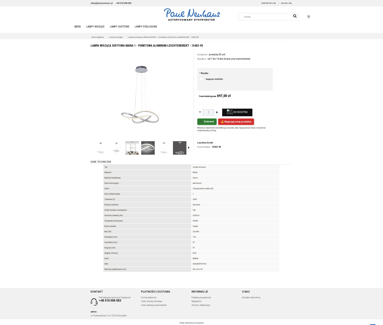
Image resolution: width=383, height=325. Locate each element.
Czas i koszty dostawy (151, 301)
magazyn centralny (214, 79)
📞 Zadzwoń (207, 121)
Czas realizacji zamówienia (154, 305)
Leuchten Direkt (205, 143)
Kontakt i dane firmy (251, 297)
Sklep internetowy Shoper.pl (192, 323)
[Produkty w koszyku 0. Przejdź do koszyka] (306, 17)
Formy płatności (149, 297)
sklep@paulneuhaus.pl (102, 3)
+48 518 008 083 (124, 3)
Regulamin (197, 301)
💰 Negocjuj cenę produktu (236, 121)
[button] (188, 147)
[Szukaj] (294, 16)
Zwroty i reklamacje (201, 305)
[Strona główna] (191, 14)
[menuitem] (78, 26)
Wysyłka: (204, 73)
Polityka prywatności (201, 297)
